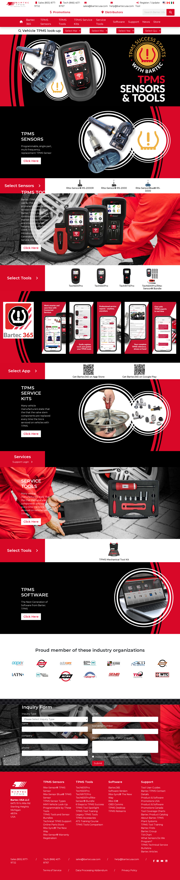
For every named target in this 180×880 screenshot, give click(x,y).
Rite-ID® (113, 801)
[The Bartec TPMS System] (90, 70)
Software (119, 21)
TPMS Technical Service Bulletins (154, 847)
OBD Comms (115, 804)
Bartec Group (149, 831)
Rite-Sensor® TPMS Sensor (54, 789)
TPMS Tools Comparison (89, 824)
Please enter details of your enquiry (112, 738)
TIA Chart (146, 834)
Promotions (61, 12)
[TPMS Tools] (90, 229)
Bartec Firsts (148, 828)
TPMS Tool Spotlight (87, 807)
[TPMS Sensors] (90, 142)
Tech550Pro (83, 791)
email (95, 713)
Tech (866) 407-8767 (52, 861)
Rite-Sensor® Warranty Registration (56, 836)
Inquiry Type (29, 713)
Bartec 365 (30, 22)
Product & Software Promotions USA (152, 799)
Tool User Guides (150, 787)
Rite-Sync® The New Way (55, 830)
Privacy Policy (129, 870)
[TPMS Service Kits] (90, 415)
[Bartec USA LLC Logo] (17, 4)
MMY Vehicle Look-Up (55, 804)
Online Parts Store (53, 824)
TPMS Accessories (86, 818)
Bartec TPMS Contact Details (153, 793)
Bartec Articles (149, 851)
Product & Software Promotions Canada (152, 806)
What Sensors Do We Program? (153, 840)
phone (25, 747)
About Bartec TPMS (152, 818)
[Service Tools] (90, 502)
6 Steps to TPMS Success (90, 804)
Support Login (21, 462)
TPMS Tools (63, 22)
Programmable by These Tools (57, 809)
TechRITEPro (83, 794)
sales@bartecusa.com (88, 859)
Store (156, 21)
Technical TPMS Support (57, 821)
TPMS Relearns (117, 811)
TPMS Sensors (45, 22)
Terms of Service (52, 870)
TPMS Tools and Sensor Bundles (56, 816)
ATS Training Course (87, 821)
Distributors (113, 12)
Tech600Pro (83, 787)
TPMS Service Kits (83, 22)
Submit (98, 763)
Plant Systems (149, 821)
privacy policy (138, 757)
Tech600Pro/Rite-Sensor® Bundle (86, 799)
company (27, 735)
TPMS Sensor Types (54, 801)
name (25, 723)
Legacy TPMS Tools (87, 814)
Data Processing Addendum (91, 870)
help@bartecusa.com (127, 859)
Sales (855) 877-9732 (19, 861)
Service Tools (101, 22)
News (146, 21)
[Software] (90, 598)
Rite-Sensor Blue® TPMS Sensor (57, 796)
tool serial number (102, 726)
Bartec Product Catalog (154, 814)
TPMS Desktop (116, 807)
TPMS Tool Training (87, 811)
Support (133, 21)
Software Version (117, 791)
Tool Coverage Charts (153, 811)
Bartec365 (114, 787)
